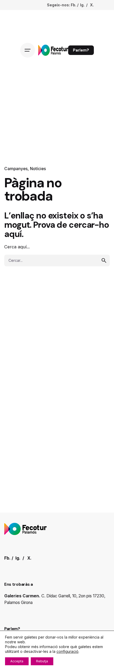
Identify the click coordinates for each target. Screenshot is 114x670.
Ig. (82, 5)
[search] (104, 260)
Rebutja (42, 661)
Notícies (38, 168)
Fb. (73, 5)
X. (92, 5)
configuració (67, 651)
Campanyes (16, 168)
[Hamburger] (27, 50)
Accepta (16, 661)
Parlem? (81, 50)
